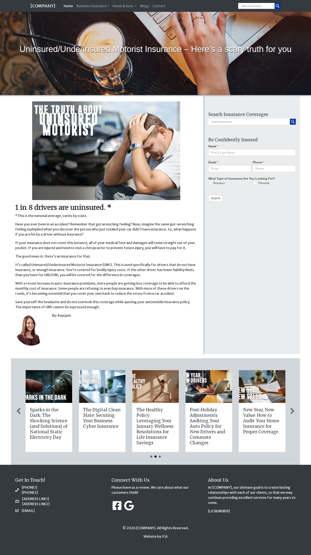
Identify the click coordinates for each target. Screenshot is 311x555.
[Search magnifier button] (278, 6)
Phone (258, 162)
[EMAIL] (28, 511)
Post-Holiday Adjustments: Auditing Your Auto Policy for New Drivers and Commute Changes (207, 426)
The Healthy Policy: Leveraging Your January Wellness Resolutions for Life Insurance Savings (154, 426)
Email (213, 162)
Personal (263, 182)
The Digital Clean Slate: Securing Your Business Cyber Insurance (102, 418)
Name (213, 146)
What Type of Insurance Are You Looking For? (241, 178)
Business (219, 182)
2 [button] (155, 456)
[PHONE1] (29, 487)
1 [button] (151, 456)
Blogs (144, 6)
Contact (159, 6)
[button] (18, 411)
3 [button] (160, 456)
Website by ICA (155, 536)
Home (69, 6)
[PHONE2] (30, 492)
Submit (215, 198)
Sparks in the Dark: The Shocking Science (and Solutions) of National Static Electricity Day (48, 423)
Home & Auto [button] (123, 6)
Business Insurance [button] (91, 6)
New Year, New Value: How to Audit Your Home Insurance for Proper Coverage (261, 420)
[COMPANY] (42, 5)
